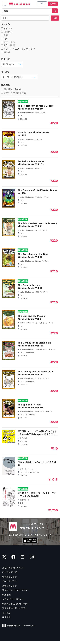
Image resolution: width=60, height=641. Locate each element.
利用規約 (6, 594)
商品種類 (5, 84)
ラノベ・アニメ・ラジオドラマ (19, 48)
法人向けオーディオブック (14, 590)
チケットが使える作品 (14, 92)
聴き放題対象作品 (12, 89)
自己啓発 (8, 31)
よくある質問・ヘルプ (12, 567)
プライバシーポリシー (12, 599)
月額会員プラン (9, 585)
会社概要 (6, 612)
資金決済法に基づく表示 (13, 608)
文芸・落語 (9, 45)
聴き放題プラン (9, 576)
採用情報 (6, 617)
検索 (55, 18)
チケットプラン (9, 581)
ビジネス (8, 28)
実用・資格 (9, 42)
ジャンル (5, 24)
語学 (5, 38)
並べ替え (5, 71)
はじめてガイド (9, 572)
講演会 (6, 52)
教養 (5, 35)
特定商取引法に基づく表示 (14, 603)
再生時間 (5, 58)
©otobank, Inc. (29, 626)
